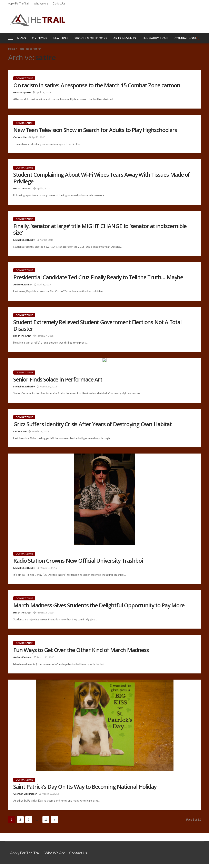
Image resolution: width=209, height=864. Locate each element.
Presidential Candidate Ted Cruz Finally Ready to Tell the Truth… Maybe (98, 277)
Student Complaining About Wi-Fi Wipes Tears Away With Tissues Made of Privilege (101, 178)
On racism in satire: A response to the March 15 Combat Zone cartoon (96, 85)
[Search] (197, 38)
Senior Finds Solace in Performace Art (57, 379)
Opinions (39, 38)
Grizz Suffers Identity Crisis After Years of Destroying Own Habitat (92, 424)
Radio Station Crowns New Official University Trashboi (78, 560)
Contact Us (59, 3)
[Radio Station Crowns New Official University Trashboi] (104, 499)
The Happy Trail (155, 38)
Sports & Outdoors (90, 38)
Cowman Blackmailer (25, 793)
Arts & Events (124, 38)
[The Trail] (37, 20)
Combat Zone (186, 38)
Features (60, 38)
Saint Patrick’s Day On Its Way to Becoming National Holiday (84, 786)
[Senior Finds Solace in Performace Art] (104, 361)
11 (46, 819)
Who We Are (41, 3)
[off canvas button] (10, 38)
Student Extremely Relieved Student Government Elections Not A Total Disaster (97, 325)
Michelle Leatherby (24, 239)
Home (11, 48)
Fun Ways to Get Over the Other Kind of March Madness (81, 650)
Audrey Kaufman (22, 284)
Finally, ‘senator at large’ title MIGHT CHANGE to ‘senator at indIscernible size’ (100, 229)
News (21, 38)
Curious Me (20, 137)
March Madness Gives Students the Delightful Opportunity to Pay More (99, 605)
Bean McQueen (22, 92)
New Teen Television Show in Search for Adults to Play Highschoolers (95, 130)
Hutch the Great (22, 188)
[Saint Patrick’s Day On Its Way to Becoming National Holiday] (104, 725)
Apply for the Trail (18, 3)
